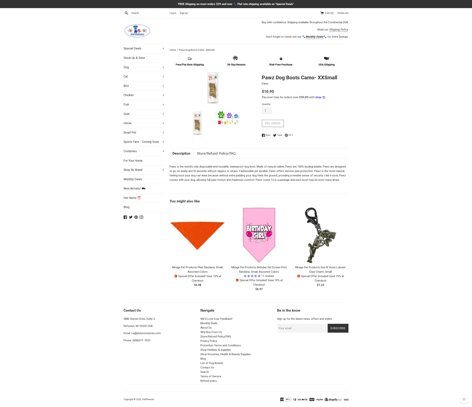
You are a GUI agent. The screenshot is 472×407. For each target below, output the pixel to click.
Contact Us (207, 367)
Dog (144, 67)
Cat (144, 76)
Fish (144, 104)
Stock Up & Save (134, 58)
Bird (144, 86)
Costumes (144, 151)
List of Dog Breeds (211, 363)
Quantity (266, 104)
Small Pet (144, 132)
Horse (144, 123)
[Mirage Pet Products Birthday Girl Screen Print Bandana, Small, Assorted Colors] (259, 235)
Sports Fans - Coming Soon (144, 142)
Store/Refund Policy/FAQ (216, 153)
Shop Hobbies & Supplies (215, 349)
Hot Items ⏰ (132, 198)
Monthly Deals (133, 179)
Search (204, 372)
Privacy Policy (208, 341)
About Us (206, 327)
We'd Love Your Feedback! (216, 318)
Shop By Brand (144, 170)
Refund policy (208, 380)
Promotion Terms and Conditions (220, 345)
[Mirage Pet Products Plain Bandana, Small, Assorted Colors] (197, 235)
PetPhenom (148, 399)
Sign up (184, 12)
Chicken (144, 95)
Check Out (342, 12)
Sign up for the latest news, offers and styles (304, 318)
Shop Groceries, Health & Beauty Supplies (225, 354)
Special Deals (144, 48)
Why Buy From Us (211, 332)
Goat (144, 114)
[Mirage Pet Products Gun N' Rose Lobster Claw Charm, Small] (320, 235)
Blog (126, 207)
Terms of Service (210, 376)
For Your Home (133, 160)
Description (181, 153)
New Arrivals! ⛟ (135, 188)
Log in (173, 12)
